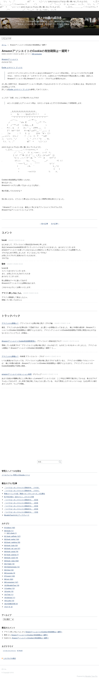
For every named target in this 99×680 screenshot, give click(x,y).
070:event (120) (9, 576)
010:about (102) (9, 527)
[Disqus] (49, 421)
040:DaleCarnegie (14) (12, 567)
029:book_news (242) (11, 561)
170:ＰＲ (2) (8, 607)
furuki (4, 240)
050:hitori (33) (9, 570)
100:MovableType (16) (11, 585)
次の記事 (54, 223)
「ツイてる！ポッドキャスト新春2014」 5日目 (21, 500)
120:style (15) (8, 591)
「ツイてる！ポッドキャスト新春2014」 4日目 (21, 503)
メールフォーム (7, 475)
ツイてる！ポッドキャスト (9, 650)
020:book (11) (9, 531)
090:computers (37, 54)
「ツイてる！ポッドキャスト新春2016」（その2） (22, 487)
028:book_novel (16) (11, 558)
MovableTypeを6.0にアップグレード (16, 515)
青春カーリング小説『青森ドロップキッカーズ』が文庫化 (24, 494)
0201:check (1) (12, 533)
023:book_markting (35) (12, 542)
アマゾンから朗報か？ (10, 323)
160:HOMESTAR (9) (11, 604)
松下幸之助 (19, 650)
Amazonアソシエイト (10, 59)
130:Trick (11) (8, 594)
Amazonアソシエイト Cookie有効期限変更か (19, 341)
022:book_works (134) (11, 539)
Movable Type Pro (91, 676)
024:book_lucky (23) (11, 545)
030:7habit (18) (9, 564)
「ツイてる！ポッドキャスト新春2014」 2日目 (21, 509)
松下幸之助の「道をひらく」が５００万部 (19, 497)
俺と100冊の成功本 (49, 18)
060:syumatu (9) (9, 573)
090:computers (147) (11, 582)
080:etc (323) (8, 579)
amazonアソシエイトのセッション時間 (17, 374)
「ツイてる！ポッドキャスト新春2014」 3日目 (21, 506)
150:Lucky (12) (9, 600)
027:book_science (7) (11, 555)
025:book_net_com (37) (12, 548)
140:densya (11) (9, 597)
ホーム (4, 45)
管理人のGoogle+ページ (21, 475)
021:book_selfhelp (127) (12, 536)
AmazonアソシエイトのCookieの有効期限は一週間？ (43, 632)
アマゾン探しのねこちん (12, 293)
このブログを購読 (9, 658)
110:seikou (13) (9, 588)
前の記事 (44, 223)
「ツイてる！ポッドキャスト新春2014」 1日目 (21, 512)
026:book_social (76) (11, 551)
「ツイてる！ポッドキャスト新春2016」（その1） (22, 490)
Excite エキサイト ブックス (12, 67)
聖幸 (3, 263)
